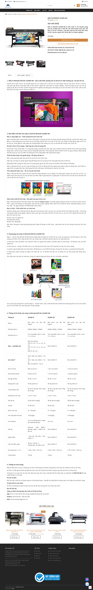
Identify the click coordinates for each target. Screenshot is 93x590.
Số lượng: (50, 36)
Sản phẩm (37, 10)
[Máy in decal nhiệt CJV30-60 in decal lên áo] (78, 519)
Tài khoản (85, 1)
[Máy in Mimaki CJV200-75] (57, 519)
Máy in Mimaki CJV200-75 (57, 530)
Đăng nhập (38, 553)
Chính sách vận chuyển (55, 551)
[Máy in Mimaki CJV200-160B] (14, 519)
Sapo (13, 588)
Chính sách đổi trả (53, 555)
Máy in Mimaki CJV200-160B (14, 530)
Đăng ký (37, 555)
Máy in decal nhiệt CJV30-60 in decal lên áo (78, 531)
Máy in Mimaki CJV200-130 (36, 530)
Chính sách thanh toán (55, 558)
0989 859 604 (62, 50)
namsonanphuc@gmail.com (19, 499)
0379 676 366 (70, 47)
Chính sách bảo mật (54, 553)
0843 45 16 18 (70, 50)
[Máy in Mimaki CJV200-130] (35, 519)
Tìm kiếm (38, 551)
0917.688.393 (63, 52)
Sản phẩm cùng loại (46, 506)
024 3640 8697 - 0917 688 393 (18, 565)
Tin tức (44, 10)
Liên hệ (50, 10)
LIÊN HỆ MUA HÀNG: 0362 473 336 (67, 44)
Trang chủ (29, 10)
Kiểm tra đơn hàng (59, 10)
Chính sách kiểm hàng (54, 560)
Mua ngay (36, 537)
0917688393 (9, 1)
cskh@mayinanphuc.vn (20, 1)
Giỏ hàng (83, 4)
